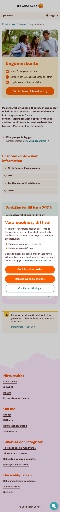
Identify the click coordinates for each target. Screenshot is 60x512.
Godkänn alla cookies (30, 269)
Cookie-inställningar (30, 288)
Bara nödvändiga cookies (30, 279)
